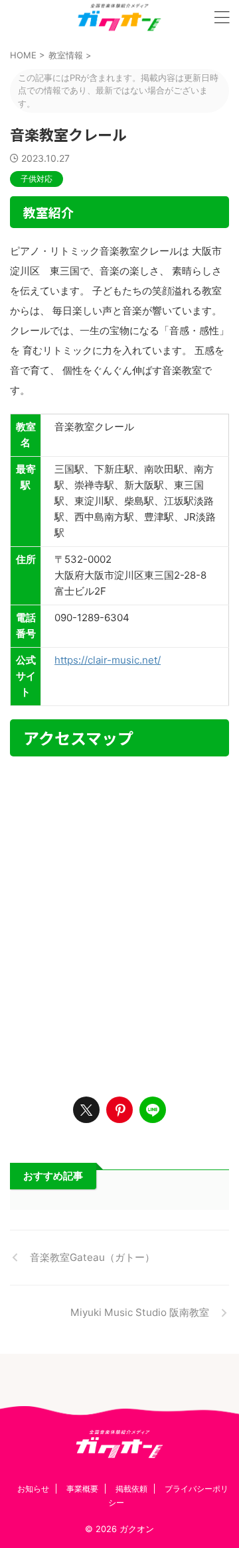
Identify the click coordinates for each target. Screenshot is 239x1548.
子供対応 (36, 179)
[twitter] (86, 1110)
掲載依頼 (131, 1489)
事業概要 (82, 1489)
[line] (152, 1110)
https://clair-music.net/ (107, 660)
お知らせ (33, 1489)
